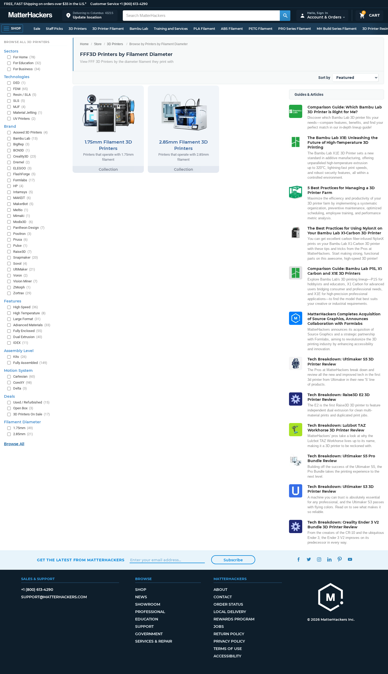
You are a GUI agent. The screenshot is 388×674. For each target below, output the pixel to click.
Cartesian (24, 376)
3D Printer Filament (108, 29)
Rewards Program (234, 619)
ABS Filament (232, 29)
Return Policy (229, 634)
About (220, 589)
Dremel (21, 162)
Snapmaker (25, 257)
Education (146, 619)
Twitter (308, 559)
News (141, 597)
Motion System (18, 370)
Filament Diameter (22, 422)
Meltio (20, 210)
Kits (20, 357)
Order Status (228, 604)
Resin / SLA (24, 95)
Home (84, 44)
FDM (20, 89)
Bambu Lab (139, 29)
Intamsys (23, 192)
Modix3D (23, 222)
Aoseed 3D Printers (30, 132)
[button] (89, 15)
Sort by (324, 77)
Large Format (27, 319)
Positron (22, 234)
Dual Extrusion (27, 337)
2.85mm (23, 434)
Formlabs (24, 180)
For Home (24, 57)
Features (12, 301)
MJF (19, 107)
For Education (27, 63)
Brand (10, 126)
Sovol (20, 263)
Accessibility (227, 656)
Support (144, 626)
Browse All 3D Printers (27, 42)
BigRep (21, 144)
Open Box (23, 408)
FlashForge (24, 174)
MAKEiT (22, 198)
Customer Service (104, 4)
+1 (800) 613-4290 (134, 4)
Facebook (298, 559)
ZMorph (22, 287)
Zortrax (22, 293)
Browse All (14, 444)
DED (19, 83)
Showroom (147, 604)
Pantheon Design (29, 228)
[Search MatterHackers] (285, 15)
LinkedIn (329, 559)
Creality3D (24, 156)
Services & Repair (153, 641)
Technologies (16, 76)
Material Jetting (27, 113)
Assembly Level (19, 350)
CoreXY (22, 383)
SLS (19, 101)
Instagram (319, 559)
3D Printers (78, 29)
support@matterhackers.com (54, 597)
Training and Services (171, 29)
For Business (26, 69)
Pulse (20, 246)
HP (18, 186)
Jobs (219, 626)
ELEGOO (22, 168)
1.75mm (23, 428)
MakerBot (23, 204)
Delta (20, 388)
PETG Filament (260, 29)
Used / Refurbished (31, 402)
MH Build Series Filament (337, 29)
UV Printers (24, 119)
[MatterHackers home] (30, 15)
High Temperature (29, 313)
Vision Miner (25, 281)
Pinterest (339, 559)
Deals (9, 396)
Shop (140, 589)
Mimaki (21, 216)
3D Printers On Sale (31, 414)
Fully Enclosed (27, 331)
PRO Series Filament (294, 29)
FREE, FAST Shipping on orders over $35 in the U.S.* (45, 4)
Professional (150, 611)
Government (149, 634)
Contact (223, 597)
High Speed (25, 307)
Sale (37, 29)
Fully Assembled (30, 363)
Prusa (20, 239)
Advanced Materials (31, 325)
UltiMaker (24, 269)
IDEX (20, 343)
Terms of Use (228, 648)
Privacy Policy (229, 641)
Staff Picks (54, 29)
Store (98, 44)
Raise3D (22, 252)
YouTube (349, 559)
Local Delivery (230, 611)
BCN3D (21, 150)
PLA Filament (204, 29)
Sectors (11, 51)
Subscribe (233, 560)
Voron (20, 275)
